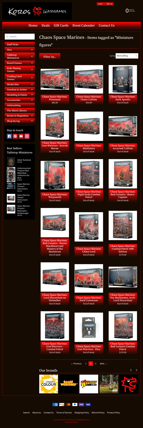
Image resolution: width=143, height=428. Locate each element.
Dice (21, 50)
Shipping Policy (81, 412)
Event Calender (83, 25)
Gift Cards (61, 25)
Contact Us (107, 25)
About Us (36, 412)
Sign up (109, 4)
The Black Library (17, 110)
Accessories (21, 100)
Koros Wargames (70, 420)
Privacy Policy (113, 412)
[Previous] (131, 370)
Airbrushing (14, 105)
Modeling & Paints (21, 95)
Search (26, 412)
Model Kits (21, 85)
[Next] (136, 370)
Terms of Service (64, 412)
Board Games (21, 63)
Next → (103, 363)
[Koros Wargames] (37, 11)
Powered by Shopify (71, 422)
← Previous (76, 363)
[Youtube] (21, 136)
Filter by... (49, 57)
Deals (46, 25)
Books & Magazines (21, 116)
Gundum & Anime (21, 90)
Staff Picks (12, 44)
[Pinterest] (15, 136)
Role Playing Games (21, 69)
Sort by (112, 56)
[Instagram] (26, 136)
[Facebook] (9, 136)
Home (33, 25)
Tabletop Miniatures (21, 56)
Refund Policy (98, 412)
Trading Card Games (21, 78)
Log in (100, 4)
